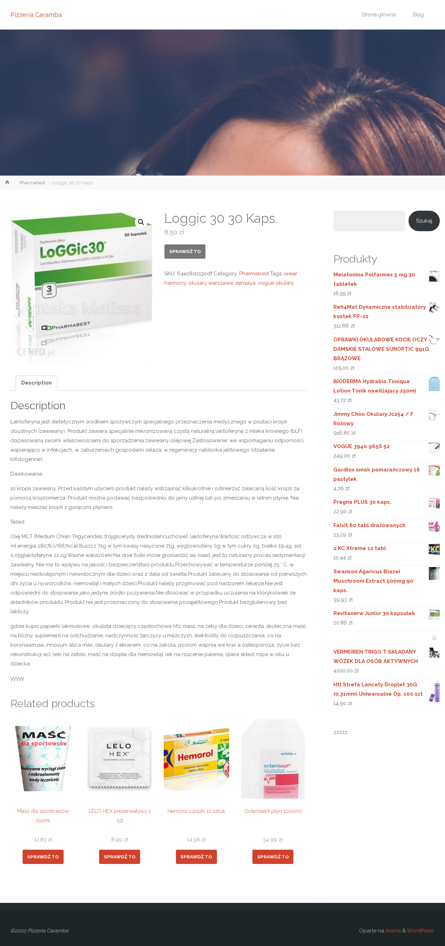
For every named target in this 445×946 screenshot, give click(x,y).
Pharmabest (32, 182)
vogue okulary (276, 283)
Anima (392, 931)
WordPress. (421, 931)
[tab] (36, 383)
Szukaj (424, 221)
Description (36, 383)
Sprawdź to (185, 251)
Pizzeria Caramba (36, 14)
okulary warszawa (210, 283)
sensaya (245, 283)
